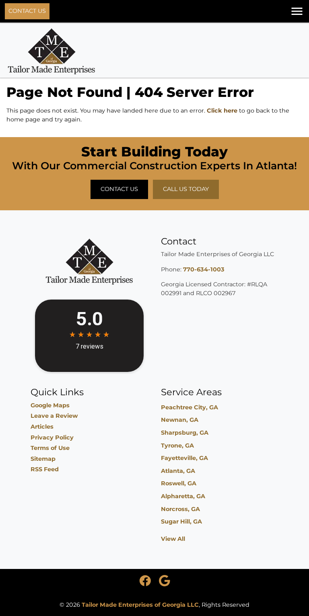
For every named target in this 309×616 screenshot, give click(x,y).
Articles (42, 426)
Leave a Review (54, 415)
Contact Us (27, 10)
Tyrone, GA (177, 445)
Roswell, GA (178, 483)
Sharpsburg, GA (184, 432)
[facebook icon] (146, 583)
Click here (222, 110)
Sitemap (43, 458)
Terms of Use (50, 448)
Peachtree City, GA (189, 407)
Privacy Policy (52, 437)
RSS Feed (45, 469)
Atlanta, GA (178, 470)
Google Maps (50, 405)
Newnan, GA (179, 419)
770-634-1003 (204, 269)
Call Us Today (186, 189)
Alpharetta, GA (183, 496)
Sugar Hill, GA (181, 521)
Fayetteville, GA (184, 458)
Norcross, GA (180, 509)
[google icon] (164, 583)
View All (173, 538)
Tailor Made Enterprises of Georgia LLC (140, 604)
